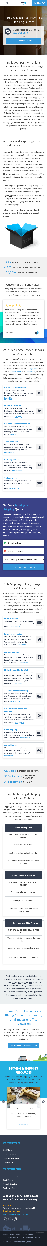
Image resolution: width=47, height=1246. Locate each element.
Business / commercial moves (17, 424)
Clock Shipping (9, 1188)
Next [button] (43, 1101)
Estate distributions (13, 405)
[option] (23, 319)
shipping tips (28, 1076)
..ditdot (40, 1232)
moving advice (14, 1076)
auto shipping (34, 979)
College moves (11, 478)
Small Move (7, 1150)
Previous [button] (3, 1101)
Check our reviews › (11, 1211)
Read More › (23, 1124)
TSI (23, 3)
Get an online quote (23, 40)
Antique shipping (11, 652)
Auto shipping (10, 745)
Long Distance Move (11, 1158)
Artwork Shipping (10, 1184)
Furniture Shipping (10, 1176)
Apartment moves (12, 442)
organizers (23, 155)
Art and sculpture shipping (16, 691)
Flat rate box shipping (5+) (16, 670)
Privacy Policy (8, 1235)
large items (34, 368)
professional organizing (21, 982)
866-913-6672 (20, 32)
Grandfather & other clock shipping (16, 710)
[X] (10, 1219)
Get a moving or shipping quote (23, 1045)
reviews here (34, 295)
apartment (16, 371)
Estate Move (8, 1162)
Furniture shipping (12, 618)
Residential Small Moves (15, 387)
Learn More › (9, 398)
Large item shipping (13, 634)
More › (34, 324)
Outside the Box (31, 1082)
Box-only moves (11, 460)
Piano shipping (10, 729)
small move (30, 371)
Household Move (9, 1154)
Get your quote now (23, 567)
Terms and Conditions (24, 1235)
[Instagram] (16, 1219)
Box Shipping (8, 1180)
